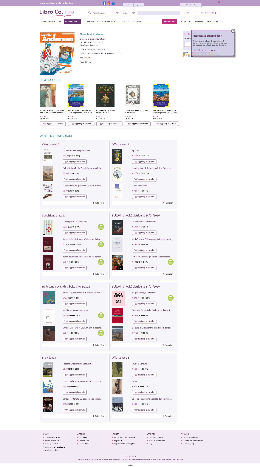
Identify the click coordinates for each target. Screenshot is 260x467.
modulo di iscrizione (204, 50)
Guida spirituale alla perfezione (76, 150)
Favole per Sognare (95, 49)
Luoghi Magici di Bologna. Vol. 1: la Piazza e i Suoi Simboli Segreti (160, 168)
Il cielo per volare (139, 186)
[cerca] (186, 13)
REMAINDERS (169, 21)
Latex (134, 381)
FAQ (150, 444)
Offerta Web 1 (120, 144)
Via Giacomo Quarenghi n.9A (75, 310)
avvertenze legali (191, 437)
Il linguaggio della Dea (105, 110)
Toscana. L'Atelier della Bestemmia (78, 364)
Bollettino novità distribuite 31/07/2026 (136, 286)
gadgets (137, 21)
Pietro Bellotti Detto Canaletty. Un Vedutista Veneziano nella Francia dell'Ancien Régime (101, 168)
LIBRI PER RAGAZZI (110, 21)
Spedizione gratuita (53, 215)
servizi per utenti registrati (125, 437)
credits (130, 465)
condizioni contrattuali (193, 441)
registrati (139, 5)
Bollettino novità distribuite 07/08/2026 (66, 286)
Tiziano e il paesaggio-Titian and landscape (151, 257)
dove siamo (84, 441)
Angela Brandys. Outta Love (144, 293)
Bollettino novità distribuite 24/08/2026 (136, 215)
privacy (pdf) (189, 444)
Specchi (135, 150)
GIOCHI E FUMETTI (90, 21)
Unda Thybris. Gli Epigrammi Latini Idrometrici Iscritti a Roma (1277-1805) (164, 239)
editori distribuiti (52, 441)
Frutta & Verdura (139, 364)
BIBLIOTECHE (212, 21)
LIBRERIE (199, 21)
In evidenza (49, 357)
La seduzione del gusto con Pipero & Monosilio (83, 186)
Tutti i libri (99, 203)
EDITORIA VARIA (72, 21)
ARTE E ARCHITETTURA (51, 21)
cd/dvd (125, 21)
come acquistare (156, 437)
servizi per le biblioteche (55, 447)
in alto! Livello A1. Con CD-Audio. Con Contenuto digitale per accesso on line (96, 381)
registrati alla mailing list (124, 444)
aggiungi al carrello (54, 124)
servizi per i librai (52, 444)
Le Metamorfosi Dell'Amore (144, 222)
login (128, 5)
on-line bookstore (52, 437)
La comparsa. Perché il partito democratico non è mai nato (157, 399)
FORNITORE (186, 21)
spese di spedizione (157, 441)
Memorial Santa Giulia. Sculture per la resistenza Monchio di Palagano (162, 310)
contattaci (84, 444)
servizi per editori (52, 450)
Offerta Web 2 (51, 144)
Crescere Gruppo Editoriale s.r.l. (93, 39)
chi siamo (84, 437)
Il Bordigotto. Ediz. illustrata (75, 222)
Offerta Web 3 (120, 357)
